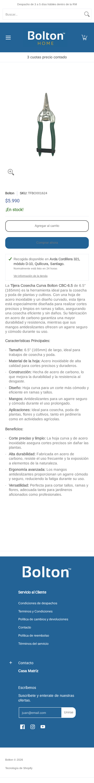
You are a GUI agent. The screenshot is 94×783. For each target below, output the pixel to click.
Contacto (24, 627)
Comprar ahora (47, 242)
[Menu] (8, 37)
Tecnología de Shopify (18, 768)
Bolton (9, 193)
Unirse (68, 712)
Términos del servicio (33, 644)
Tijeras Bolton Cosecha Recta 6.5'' (48, 523)
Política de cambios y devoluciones (43, 619)
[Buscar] (87, 14)
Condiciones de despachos (37, 603)
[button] (84, 37)
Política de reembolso (33, 635)
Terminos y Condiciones (35, 611)
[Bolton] (45, 37)
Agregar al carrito (47, 226)
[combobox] (43, 14)
